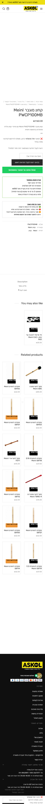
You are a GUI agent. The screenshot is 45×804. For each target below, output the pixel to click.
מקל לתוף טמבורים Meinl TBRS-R (34, 495)
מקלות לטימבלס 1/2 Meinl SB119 (34, 567)
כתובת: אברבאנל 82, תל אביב (33, 784)
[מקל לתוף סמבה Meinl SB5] (33, 371)
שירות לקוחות (37, 700)
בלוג (41, 733)
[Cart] (7, 8)
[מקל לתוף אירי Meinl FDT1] (11, 443)
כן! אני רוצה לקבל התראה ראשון (27, 162)
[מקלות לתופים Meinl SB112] (11, 479)
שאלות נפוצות (37, 691)
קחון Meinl (32, 104)
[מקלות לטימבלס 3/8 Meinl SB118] (33, 443)
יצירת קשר (38, 760)
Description (22, 282)
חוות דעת (22, 290)
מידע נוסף (22, 286)
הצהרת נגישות (37, 714)
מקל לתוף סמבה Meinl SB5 (35, 387)
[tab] (22, 282)
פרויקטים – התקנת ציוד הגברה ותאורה (28, 755)
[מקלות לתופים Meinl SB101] (11, 407)
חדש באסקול (38, 751)
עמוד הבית (39, 102)
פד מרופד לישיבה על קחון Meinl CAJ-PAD (34, 337)
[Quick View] (30, 327)
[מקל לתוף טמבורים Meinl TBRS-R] (33, 479)
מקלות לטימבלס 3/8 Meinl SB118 (34, 459)
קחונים (40, 104)
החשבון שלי (38, 737)
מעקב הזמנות (37, 696)
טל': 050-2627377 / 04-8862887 (31, 773)
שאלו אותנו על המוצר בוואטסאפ (22, 170)
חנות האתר (30, 102)
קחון (30, 231)
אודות (40, 728)
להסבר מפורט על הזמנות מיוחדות (25, 215)
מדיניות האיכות (37, 709)
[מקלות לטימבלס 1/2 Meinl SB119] (33, 551)
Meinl (35, 231)
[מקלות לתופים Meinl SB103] (33, 407)
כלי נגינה (21, 102)
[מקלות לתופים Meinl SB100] (11, 515)
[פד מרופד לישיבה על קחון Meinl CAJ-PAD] (33, 319)
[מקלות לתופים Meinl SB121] (33, 515)
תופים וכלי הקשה (10, 102)
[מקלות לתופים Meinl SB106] (11, 371)
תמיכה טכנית (37, 705)
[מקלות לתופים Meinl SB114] (11, 551)
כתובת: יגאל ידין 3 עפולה (35, 770)
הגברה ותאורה (37, 746)
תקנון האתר (38, 718)
